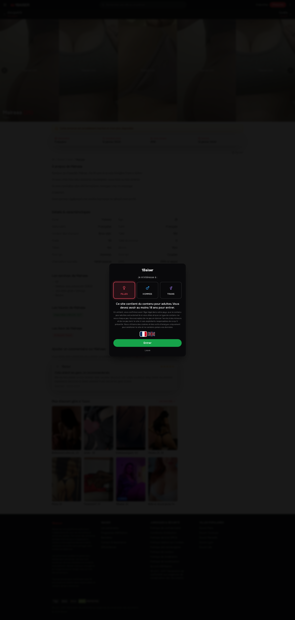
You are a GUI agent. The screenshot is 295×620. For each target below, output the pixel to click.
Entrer (147, 342)
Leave (147, 350)
